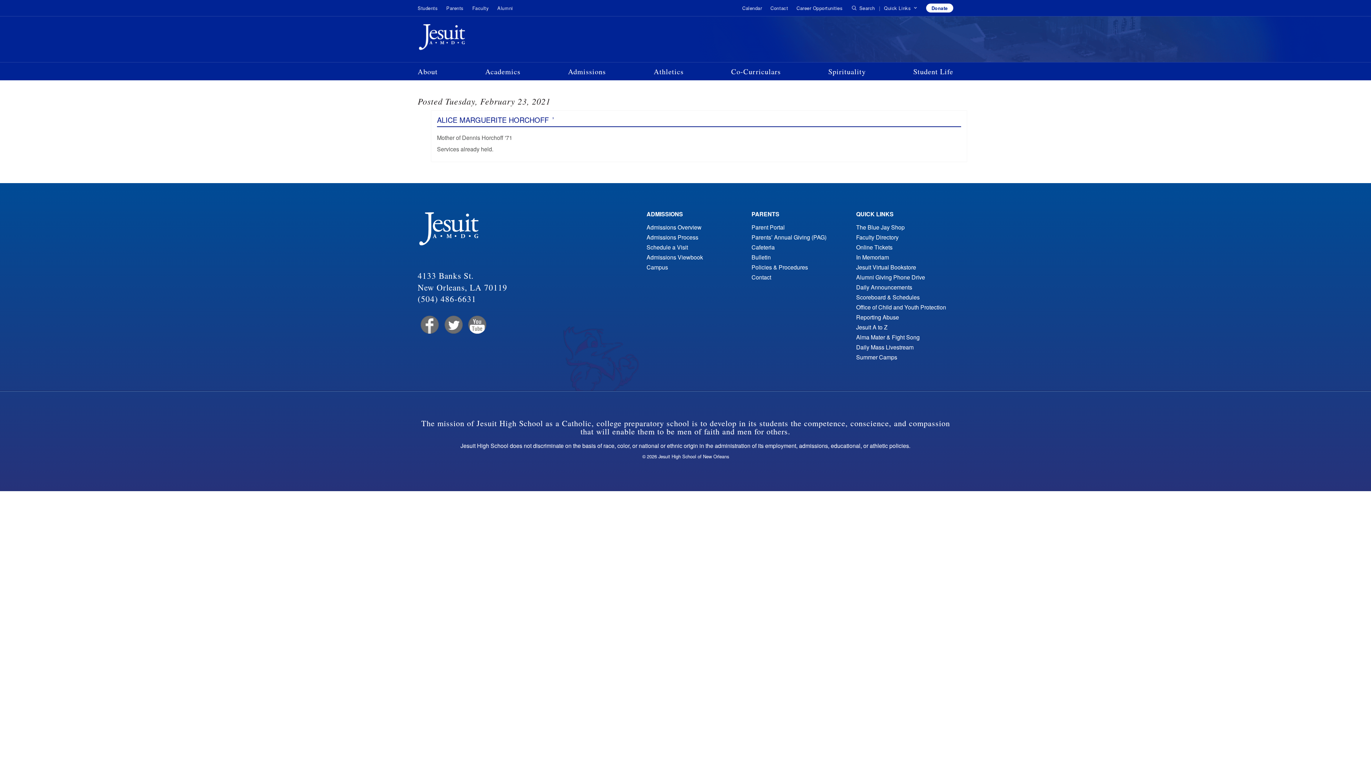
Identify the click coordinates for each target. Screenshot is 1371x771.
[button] (900, 8)
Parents (455, 8)
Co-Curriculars (756, 71)
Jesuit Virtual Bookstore (886, 267)
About (428, 71)
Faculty (480, 8)
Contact (779, 8)
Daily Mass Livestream (885, 347)
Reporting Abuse (877, 317)
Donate (939, 8)
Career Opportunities (820, 8)
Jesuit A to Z (872, 327)
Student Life (933, 71)
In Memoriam (872, 257)
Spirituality (847, 71)
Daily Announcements (884, 287)
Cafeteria (763, 247)
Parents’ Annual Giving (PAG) (789, 237)
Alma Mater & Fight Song (888, 337)
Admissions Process (672, 237)
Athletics (669, 71)
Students (428, 8)
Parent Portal (768, 227)
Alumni (505, 8)
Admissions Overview (674, 227)
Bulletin (761, 257)
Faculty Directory (877, 237)
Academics (503, 71)
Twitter (453, 325)
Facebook (429, 325)
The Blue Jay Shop (880, 227)
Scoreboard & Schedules (888, 297)
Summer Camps (876, 357)
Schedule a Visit (667, 247)
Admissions (587, 71)
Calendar (752, 8)
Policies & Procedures (780, 267)
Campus (657, 267)
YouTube (477, 325)
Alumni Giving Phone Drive (890, 277)
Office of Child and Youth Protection (901, 307)
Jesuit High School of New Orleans (468, 38)
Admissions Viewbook (675, 257)
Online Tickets (874, 247)
